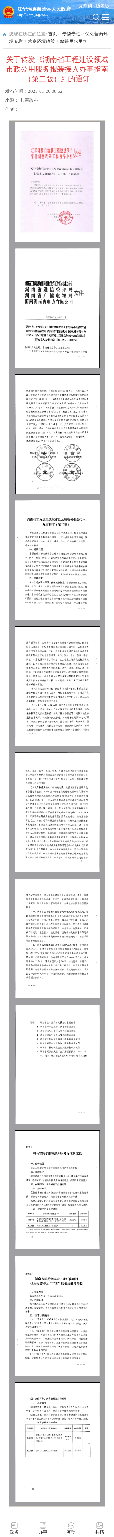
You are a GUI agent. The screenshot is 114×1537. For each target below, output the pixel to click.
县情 (99, 1532)
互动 (71, 1532)
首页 (52, 33)
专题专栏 (71, 33)
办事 (42, 1532)
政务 (14, 1532)
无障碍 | (87, 5)
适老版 (102, 5)
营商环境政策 (41, 41)
